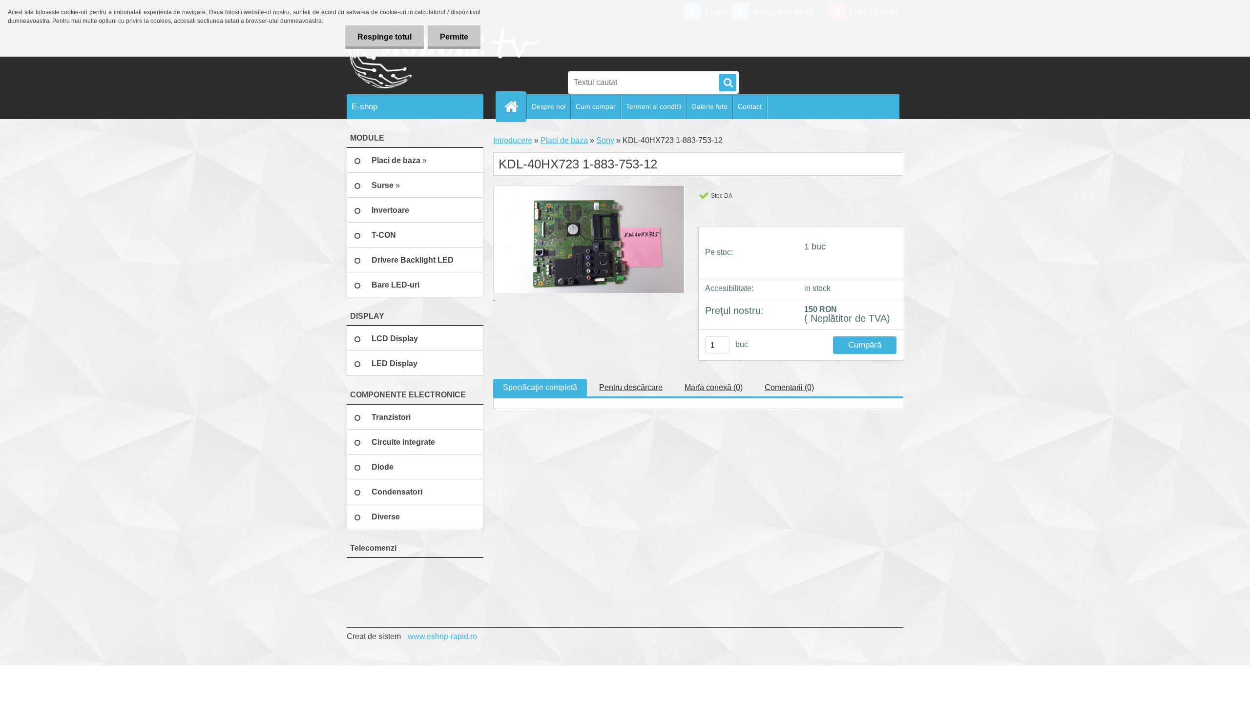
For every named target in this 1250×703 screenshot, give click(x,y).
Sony (605, 140)
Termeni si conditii (653, 106)
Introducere (512, 140)
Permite (454, 37)
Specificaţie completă (540, 387)
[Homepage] (515, 106)
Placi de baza (564, 140)
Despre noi (548, 106)
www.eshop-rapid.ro (442, 636)
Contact (750, 106)
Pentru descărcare (631, 387)
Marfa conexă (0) (714, 387)
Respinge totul (384, 37)
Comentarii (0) (789, 387)
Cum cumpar (596, 106)
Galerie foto (709, 106)
